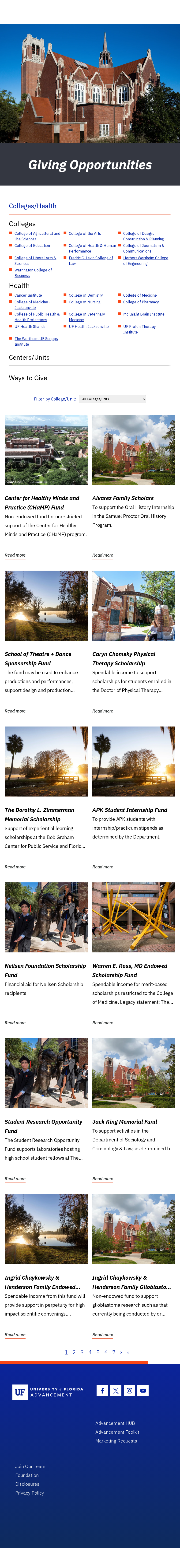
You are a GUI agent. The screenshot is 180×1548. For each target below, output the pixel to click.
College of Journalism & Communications (143, 248)
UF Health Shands (30, 326)
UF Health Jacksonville (89, 326)
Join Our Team (30, 1466)
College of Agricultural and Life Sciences (37, 236)
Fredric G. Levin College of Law (91, 261)
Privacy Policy (29, 1493)
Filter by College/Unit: (55, 399)
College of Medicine (140, 295)
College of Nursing (85, 302)
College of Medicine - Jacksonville (32, 305)
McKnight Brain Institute (144, 314)
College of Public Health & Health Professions (37, 317)
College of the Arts (85, 233)
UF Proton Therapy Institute (139, 329)
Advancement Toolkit (117, 1432)
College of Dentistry (86, 295)
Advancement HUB (115, 1423)
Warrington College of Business (33, 273)
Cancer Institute (28, 295)
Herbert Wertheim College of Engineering (145, 261)
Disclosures (27, 1484)
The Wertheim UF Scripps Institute (36, 341)
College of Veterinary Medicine (87, 317)
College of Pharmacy (141, 302)
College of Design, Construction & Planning (143, 236)
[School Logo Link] (48, 1392)
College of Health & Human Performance (92, 248)
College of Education (32, 245)
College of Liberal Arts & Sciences (35, 261)
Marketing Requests (116, 1441)
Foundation (27, 1475)
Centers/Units (29, 357)
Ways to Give (28, 377)
